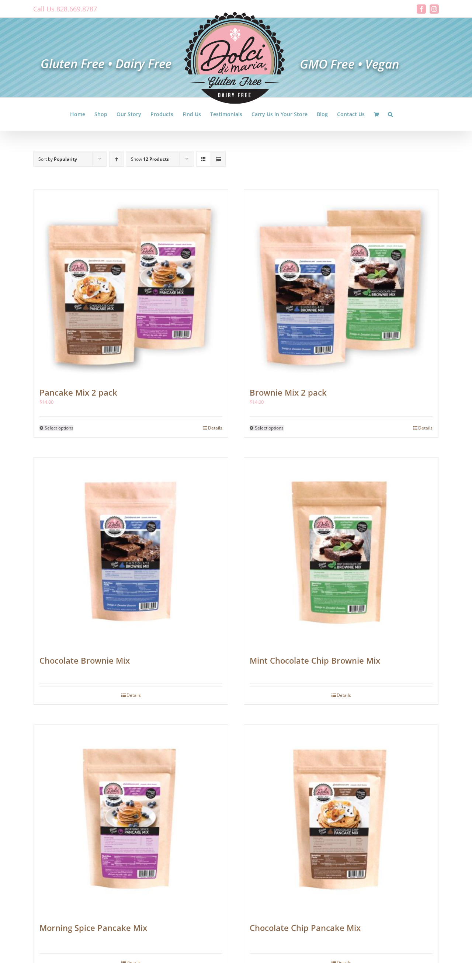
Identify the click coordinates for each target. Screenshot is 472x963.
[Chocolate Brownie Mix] (131, 552)
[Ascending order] (116, 159)
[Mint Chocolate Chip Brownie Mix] (341, 552)
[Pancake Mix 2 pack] (131, 284)
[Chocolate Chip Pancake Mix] (341, 819)
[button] (390, 114)
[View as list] (218, 159)
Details (215, 428)
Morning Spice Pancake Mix (93, 927)
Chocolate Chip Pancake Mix (305, 927)
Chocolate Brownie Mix (84, 660)
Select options (59, 428)
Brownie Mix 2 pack (288, 392)
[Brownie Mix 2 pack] (341, 284)
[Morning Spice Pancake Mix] (131, 819)
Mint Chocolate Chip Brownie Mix (315, 660)
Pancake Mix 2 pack (78, 392)
